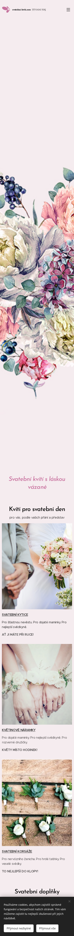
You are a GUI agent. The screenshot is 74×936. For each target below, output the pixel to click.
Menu (68, 9)
